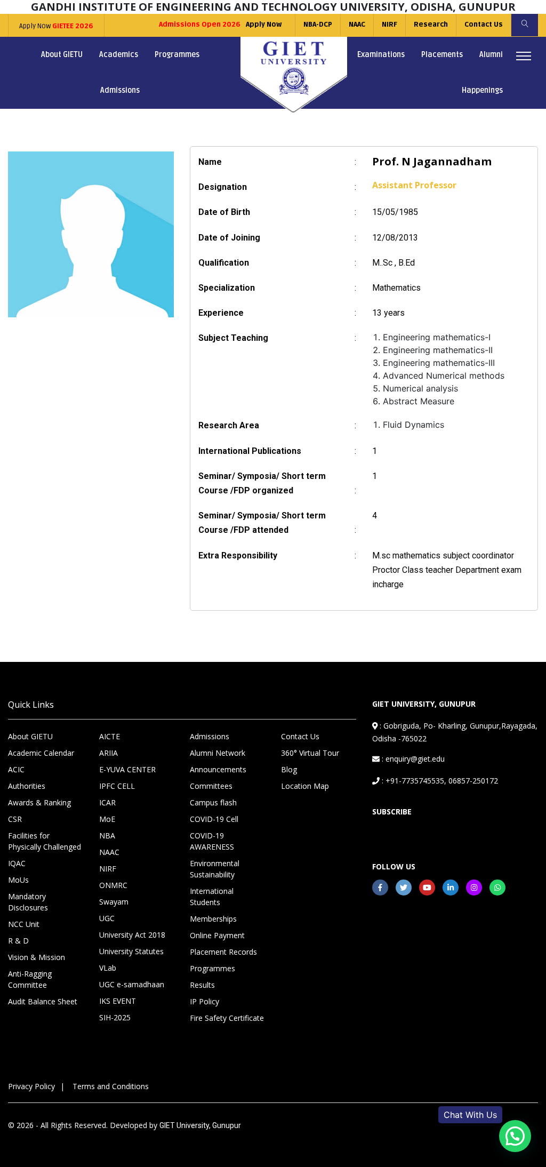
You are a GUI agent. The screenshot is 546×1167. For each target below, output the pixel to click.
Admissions (120, 90)
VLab (107, 968)
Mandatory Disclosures (28, 902)
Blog (289, 769)
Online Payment (217, 935)
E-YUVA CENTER (127, 769)
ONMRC (113, 885)
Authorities (26, 786)
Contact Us (483, 24)
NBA (107, 835)
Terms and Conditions (111, 1086)
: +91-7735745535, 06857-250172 (439, 781)
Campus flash (213, 802)
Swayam (114, 902)
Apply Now (56, 26)
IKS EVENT (117, 1001)
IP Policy (204, 1001)
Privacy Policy (31, 1086)
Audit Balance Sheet (42, 1001)
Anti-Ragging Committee (30, 979)
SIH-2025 (115, 1017)
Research (431, 24)
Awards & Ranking (39, 802)
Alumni (491, 54)
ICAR (107, 802)
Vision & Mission (36, 957)
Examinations (381, 54)
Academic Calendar (41, 753)
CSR (15, 819)
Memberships (213, 919)
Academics (118, 54)
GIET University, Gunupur (200, 1125)
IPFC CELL (117, 786)
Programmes (177, 54)
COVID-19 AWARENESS (212, 841)
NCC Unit (23, 924)
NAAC (357, 24)
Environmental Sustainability (214, 869)
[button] (515, 1136)
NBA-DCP (317, 24)
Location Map (305, 786)
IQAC (17, 863)
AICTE (109, 736)
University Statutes (131, 951)
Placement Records (223, 952)
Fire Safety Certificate (227, 1018)
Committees (211, 786)
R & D (18, 941)
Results (202, 985)
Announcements (218, 769)
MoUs (18, 880)
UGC (107, 918)
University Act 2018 (132, 935)
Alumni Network (217, 753)
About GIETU (62, 54)
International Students (212, 896)
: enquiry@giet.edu (412, 759)
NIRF (389, 24)
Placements (442, 54)
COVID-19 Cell (214, 819)
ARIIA (108, 753)
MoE (107, 819)
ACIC (16, 769)
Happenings (482, 90)
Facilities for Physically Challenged (44, 841)
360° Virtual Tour (310, 753)
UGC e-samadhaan (131, 984)
